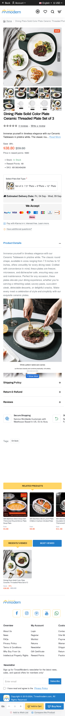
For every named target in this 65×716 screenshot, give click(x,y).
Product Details (12, 243)
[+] (21, 706)
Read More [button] (55, 136)
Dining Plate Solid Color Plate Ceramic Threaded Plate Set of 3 (15, 581)
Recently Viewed (17, 543)
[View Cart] (59, 11)
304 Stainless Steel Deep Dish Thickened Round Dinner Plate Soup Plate (15, 521)
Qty (3, 706)
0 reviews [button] (23, 125)
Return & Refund (12, 392)
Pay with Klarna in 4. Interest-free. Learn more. (28, 223)
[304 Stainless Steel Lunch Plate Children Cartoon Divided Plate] (42, 504)
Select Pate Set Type (16, 179)
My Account (37, 625)
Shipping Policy (12, 382)
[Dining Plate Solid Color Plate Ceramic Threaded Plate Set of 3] (17, 564)
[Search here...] (52, 11)
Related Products (32, 486)
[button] (6, 57)
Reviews (8, 402)
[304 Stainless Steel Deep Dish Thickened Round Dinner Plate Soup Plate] (15, 504)
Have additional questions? (19, 229)
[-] (9, 706)
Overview (8, 625)
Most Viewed (47, 543)
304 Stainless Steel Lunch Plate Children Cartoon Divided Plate (41, 520)
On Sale (15, 441)
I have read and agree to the (27, 688)
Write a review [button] (38, 125)
